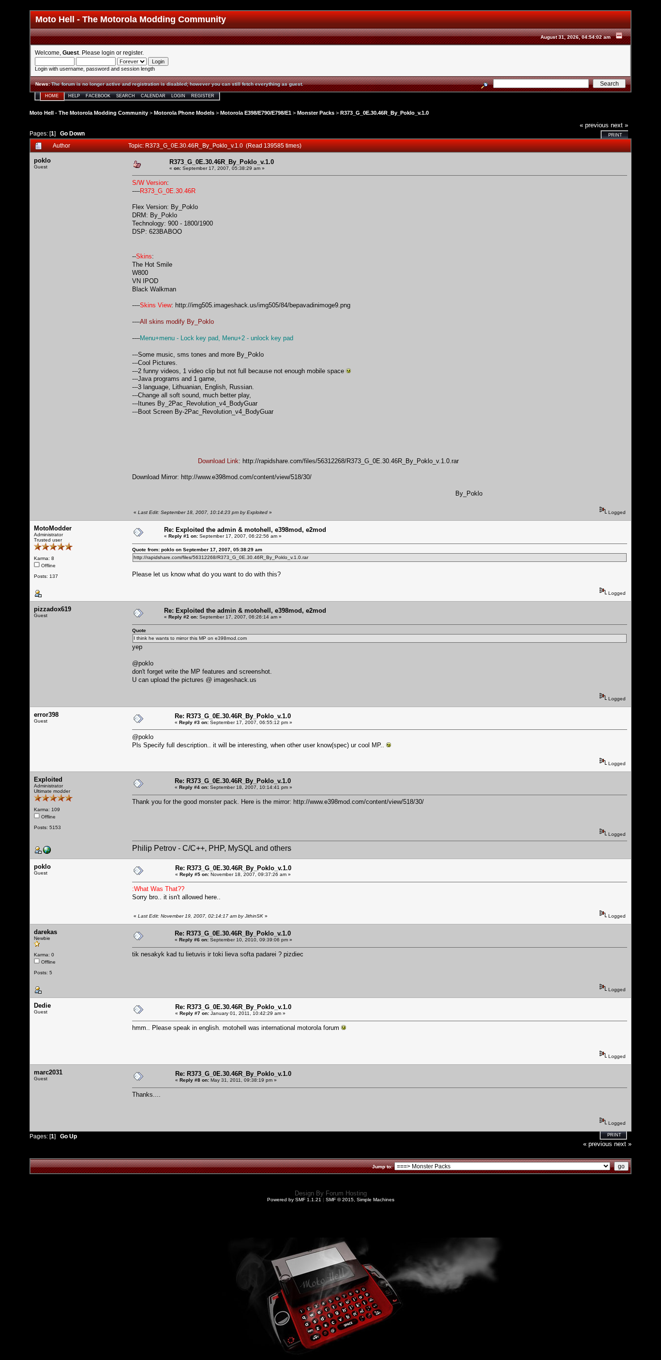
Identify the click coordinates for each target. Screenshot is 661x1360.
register (132, 52)
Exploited (48, 779)
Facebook (98, 95)
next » (619, 125)
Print (615, 135)
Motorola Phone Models (184, 113)
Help (74, 95)
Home (52, 95)
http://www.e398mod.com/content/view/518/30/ (246, 477)
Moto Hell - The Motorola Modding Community (89, 113)
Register (202, 95)
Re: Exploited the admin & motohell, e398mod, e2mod (245, 529)
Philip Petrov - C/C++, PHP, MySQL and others (211, 848)
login (108, 52)
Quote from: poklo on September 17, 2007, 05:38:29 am (197, 549)
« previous (594, 125)
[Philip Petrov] (47, 852)
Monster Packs (315, 113)
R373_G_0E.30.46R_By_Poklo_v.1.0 (384, 113)
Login (178, 95)
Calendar (153, 95)
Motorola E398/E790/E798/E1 (255, 113)
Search (125, 95)
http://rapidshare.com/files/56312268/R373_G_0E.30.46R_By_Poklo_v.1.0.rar (350, 461)
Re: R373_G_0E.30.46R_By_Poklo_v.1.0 (233, 716)
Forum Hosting (346, 1193)
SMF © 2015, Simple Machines (360, 1199)
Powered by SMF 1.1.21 (294, 1199)
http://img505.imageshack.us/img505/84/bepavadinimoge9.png (262, 305)
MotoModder (53, 528)
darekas (45, 932)
